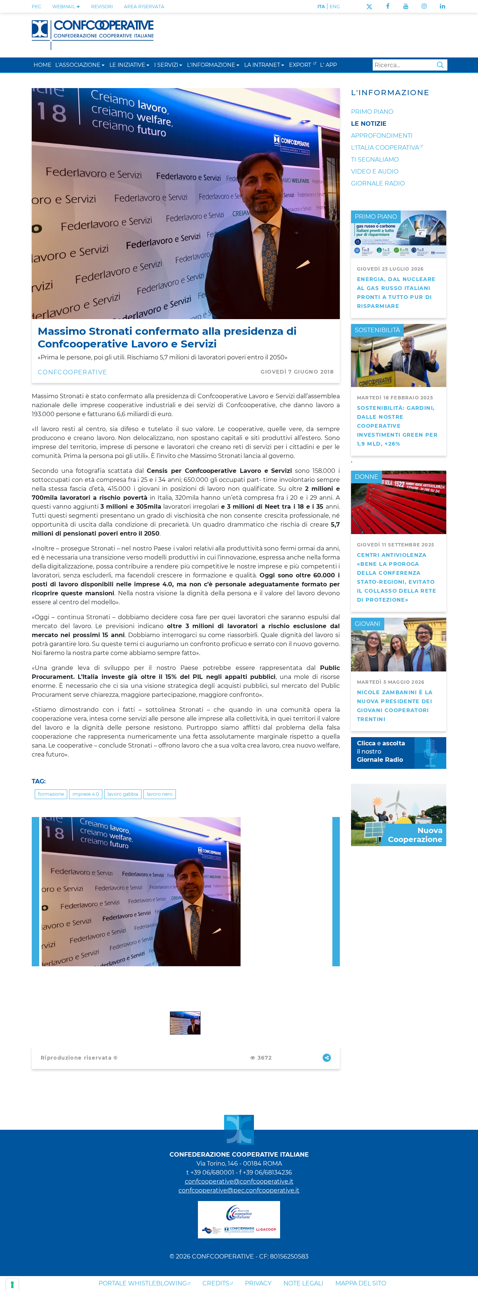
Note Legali (303, 1283)
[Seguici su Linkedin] (442, 6)
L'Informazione (390, 92)
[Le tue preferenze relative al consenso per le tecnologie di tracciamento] (12, 1284)
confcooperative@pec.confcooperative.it (239, 1190)
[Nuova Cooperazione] (398, 814)
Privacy (258, 1283)
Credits (215, 1283)
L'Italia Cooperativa (385, 147)
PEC (36, 6)
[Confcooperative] (92, 34)
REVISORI (102, 6)
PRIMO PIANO (376, 216)
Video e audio (374, 171)
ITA (321, 6)
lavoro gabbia (123, 794)
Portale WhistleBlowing (143, 1283)
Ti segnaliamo (375, 159)
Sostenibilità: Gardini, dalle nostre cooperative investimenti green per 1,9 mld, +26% (397, 426)
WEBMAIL (64, 6)
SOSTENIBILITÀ (377, 330)
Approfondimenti (382, 135)
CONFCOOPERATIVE (72, 372)
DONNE (366, 476)
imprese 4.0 (85, 794)
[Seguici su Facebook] (387, 6)
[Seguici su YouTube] (406, 6)
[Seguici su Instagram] (424, 6)
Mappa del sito (360, 1283)
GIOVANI (368, 623)
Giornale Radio (378, 183)
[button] (103, 64)
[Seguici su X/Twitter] (369, 6)
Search (440, 65)
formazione (51, 794)
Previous (35, 821)
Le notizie (369, 123)
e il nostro (381, 751)
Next (336, 821)
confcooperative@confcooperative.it (239, 1181)
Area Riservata (144, 6)
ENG (335, 6)
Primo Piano (372, 111)
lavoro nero (160, 794)
